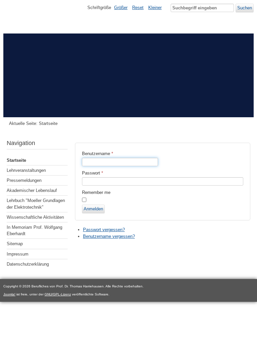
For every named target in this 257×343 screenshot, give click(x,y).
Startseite (16, 160)
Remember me (96, 192)
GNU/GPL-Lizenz (58, 294)
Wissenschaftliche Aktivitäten (35, 217)
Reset (138, 7)
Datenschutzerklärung (28, 264)
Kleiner (155, 7)
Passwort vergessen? (104, 229)
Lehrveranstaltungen (26, 170)
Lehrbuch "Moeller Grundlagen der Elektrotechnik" (36, 203)
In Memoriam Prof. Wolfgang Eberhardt (34, 230)
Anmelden (93, 208)
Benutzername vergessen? (109, 236)
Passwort (92, 173)
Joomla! (9, 294)
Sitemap (15, 243)
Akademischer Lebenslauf (32, 190)
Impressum (17, 254)
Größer (120, 7)
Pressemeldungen (24, 180)
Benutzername (97, 153)
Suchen (244, 7)
